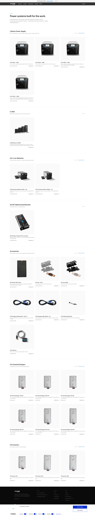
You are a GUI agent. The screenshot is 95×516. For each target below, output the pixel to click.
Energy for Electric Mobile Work (42, 494)
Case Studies (56, 494)
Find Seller (67, 494)
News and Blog (56, 496)
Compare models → (81, 366)
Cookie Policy (67, 500)
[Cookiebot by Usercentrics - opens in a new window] (13, 514)
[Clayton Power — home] (12, 4)
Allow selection (80, 510)
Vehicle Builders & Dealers (41, 496)
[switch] (35, 514)
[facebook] (16, 498)
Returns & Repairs (68, 496)
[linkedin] (14, 498)
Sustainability (56, 498)
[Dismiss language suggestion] (85, 1)
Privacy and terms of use (69, 498)
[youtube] (18, 498)
